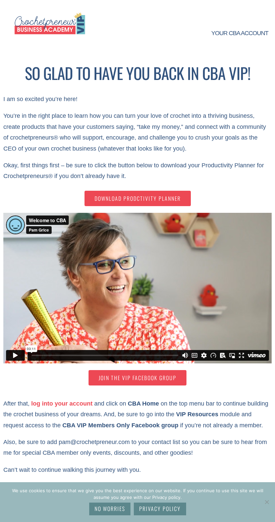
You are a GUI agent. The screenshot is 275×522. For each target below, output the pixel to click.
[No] (266, 502)
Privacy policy (160, 509)
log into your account (62, 403)
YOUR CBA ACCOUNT (239, 33)
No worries (110, 509)
